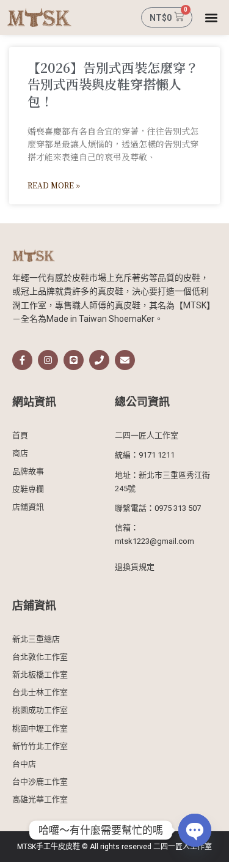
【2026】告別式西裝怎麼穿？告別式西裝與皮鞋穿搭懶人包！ (112, 84)
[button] (212, 17)
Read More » (53, 185)
